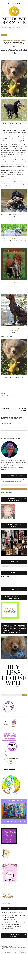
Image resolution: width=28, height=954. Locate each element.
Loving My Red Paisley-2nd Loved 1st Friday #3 (13, 912)
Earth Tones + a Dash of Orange (9, 921)
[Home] (8, 3)
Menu (4, 35)
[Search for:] (14, 695)
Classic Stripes (5, 914)
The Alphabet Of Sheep (22, 409)
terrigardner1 (19, 57)
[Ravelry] (19, 3)
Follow (14, 489)
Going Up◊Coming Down (8, 917)
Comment (22, 432)
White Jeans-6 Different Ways (9, 928)
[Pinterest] (17, 3)
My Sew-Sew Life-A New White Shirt (10, 924)
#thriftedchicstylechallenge (8, 919)
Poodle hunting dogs (19, 40)
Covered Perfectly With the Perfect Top (11, 926)
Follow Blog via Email (14, 476)
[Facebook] (10, 3)
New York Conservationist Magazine (18, 214)
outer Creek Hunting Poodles (15, 282)
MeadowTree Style (14, 21)
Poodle (5, 40)
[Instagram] (15, 3)
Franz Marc (5, 408)
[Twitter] (12, 3)
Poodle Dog (10, 40)
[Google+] (9, 576)
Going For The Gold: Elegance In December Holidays (14, 923)
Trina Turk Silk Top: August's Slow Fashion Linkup (14, 915)
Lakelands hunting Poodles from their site (13, 238)
